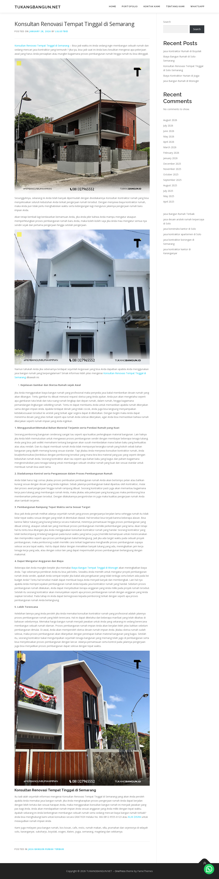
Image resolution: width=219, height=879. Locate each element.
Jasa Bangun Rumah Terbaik (46, 849)
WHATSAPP (197, 6)
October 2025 (170, 174)
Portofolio (130, 6)
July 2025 (168, 190)
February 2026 (171, 152)
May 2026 (168, 136)
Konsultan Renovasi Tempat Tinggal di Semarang (42, 45)
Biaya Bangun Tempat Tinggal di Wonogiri (94, 567)
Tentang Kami (175, 6)
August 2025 (170, 185)
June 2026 (168, 131)
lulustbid (61, 31)
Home (112, 6)
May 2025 (168, 196)
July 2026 (168, 125)
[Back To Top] (204, 863)
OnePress (120, 871)
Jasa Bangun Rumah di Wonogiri (181, 81)
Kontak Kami (152, 6)
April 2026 (168, 141)
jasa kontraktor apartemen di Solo (182, 234)
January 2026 (170, 158)
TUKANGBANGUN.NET (38, 7)
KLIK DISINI (134, 816)
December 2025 (172, 163)
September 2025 (172, 180)
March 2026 (169, 147)
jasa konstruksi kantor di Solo (179, 228)
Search (167, 21)
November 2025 (172, 169)
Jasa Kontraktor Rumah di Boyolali (182, 51)
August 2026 (170, 120)
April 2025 (168, 201)
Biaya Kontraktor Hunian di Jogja (181, 75)
